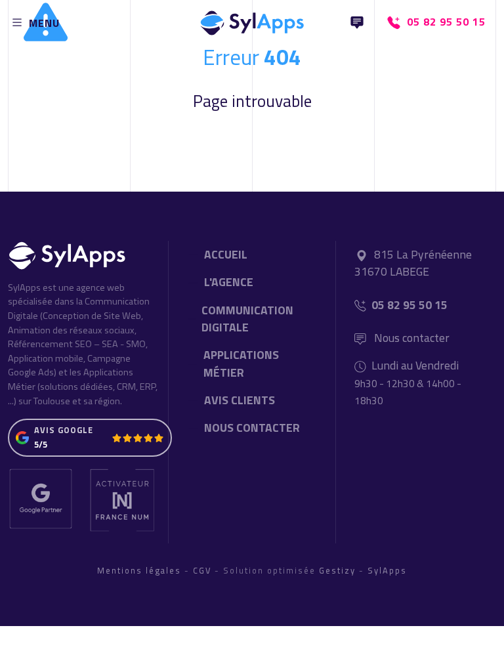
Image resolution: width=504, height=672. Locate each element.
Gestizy (337, 570)
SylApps (387, 570)
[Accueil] (252, 19)
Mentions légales (139, 570)
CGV (202, 570)
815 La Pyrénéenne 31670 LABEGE (413, 262)
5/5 (40, 444)
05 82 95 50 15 (409, 305)
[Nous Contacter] (357, 22)
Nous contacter (410, 337)
